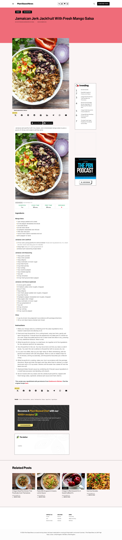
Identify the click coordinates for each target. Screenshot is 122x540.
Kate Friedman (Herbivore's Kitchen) (25, 22)
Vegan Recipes (27, 12)
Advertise (59, 520)
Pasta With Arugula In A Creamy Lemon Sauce (86, 93)
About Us (59, 516)
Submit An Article (49, 520)
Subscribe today (103, 3)
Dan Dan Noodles (84, 89)
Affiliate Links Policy (72, 518)
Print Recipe (49, 123)
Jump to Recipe (37, 123)
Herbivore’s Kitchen (55, 381)
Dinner (18, 12)
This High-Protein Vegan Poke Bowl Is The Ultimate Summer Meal (86, 122)
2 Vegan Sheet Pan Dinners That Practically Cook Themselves (87, 98)
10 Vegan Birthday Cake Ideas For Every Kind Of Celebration (87, 116)
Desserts (65, 488)
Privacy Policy (71, 516)
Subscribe (59, 518)
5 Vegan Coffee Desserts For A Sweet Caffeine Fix (87, 110)
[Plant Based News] (13, 4)
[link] (63, 3)
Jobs (47, 518)
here (26, 383)
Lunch (89, 488)
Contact (47, 516)
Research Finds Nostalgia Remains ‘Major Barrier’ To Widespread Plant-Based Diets (86, 105)
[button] (16, 203)
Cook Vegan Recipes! (25, 425)
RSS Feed (71, 520)
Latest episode (86, 182)
